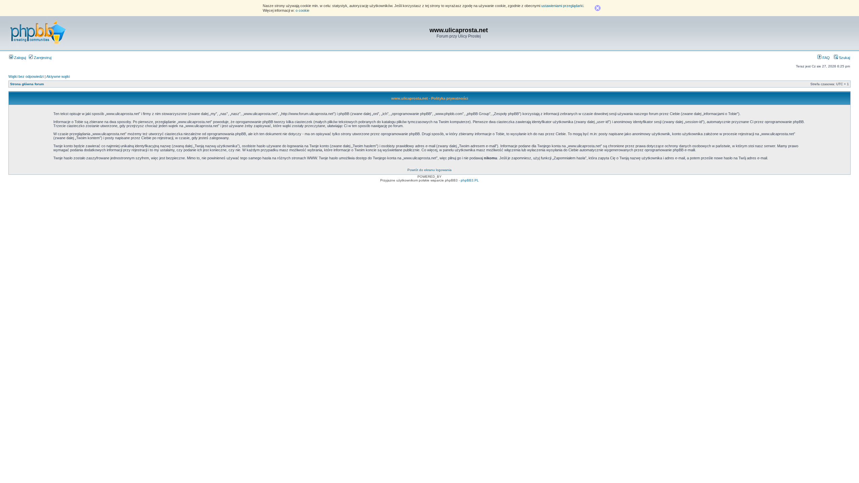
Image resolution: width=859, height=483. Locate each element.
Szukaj (844, 58)
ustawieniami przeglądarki (562, 6)
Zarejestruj (42, 58)
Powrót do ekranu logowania (429, 170)
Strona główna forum (27, 84)
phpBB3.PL (470, 180)
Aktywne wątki (58, 76)
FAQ (825, 58)
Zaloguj (19, 58)
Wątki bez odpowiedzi (26, 76)
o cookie (302, 10)
